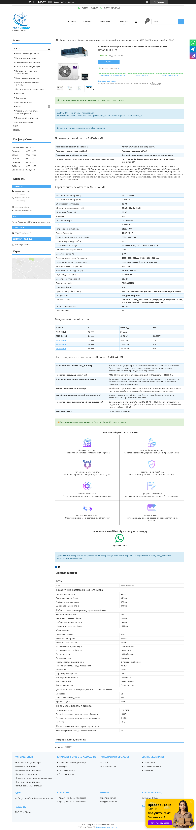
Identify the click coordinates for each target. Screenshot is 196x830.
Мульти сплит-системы (26, 766)
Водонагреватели (23, 102)
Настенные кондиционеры (27, 53)
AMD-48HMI (61, 344)
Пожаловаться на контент (107, 827)
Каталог (87, 21)
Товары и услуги (68, 40)
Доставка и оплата (152, 766)
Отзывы (124, 21)
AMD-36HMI (61, 340)
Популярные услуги (24, 122)
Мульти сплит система (25, 58)
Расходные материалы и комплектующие (26, 112)
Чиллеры (19, 93)
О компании (149, 762)
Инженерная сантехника (26, 118)
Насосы (18, 106)
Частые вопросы (109, 766)
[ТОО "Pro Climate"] (21, 20)
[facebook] (56, 567)
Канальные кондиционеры (91, 40)
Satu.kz (111, 824)
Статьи (104, 762)
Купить (109, 62)
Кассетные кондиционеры (27, 66)
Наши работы (106, 21)
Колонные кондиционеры (27, 78)
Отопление (20, 98)
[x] (59, 567)
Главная (72, 21)
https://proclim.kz (22, 207)
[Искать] (181, 21)
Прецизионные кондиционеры (29, 89)
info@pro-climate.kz (23, 210)
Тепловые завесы (67, 770)
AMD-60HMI (61, 348)
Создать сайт (59, 2)
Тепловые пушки (66, 774)
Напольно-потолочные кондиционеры (26, 72)
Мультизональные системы (29, 785)
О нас (15, 126)
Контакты (148, 770)
